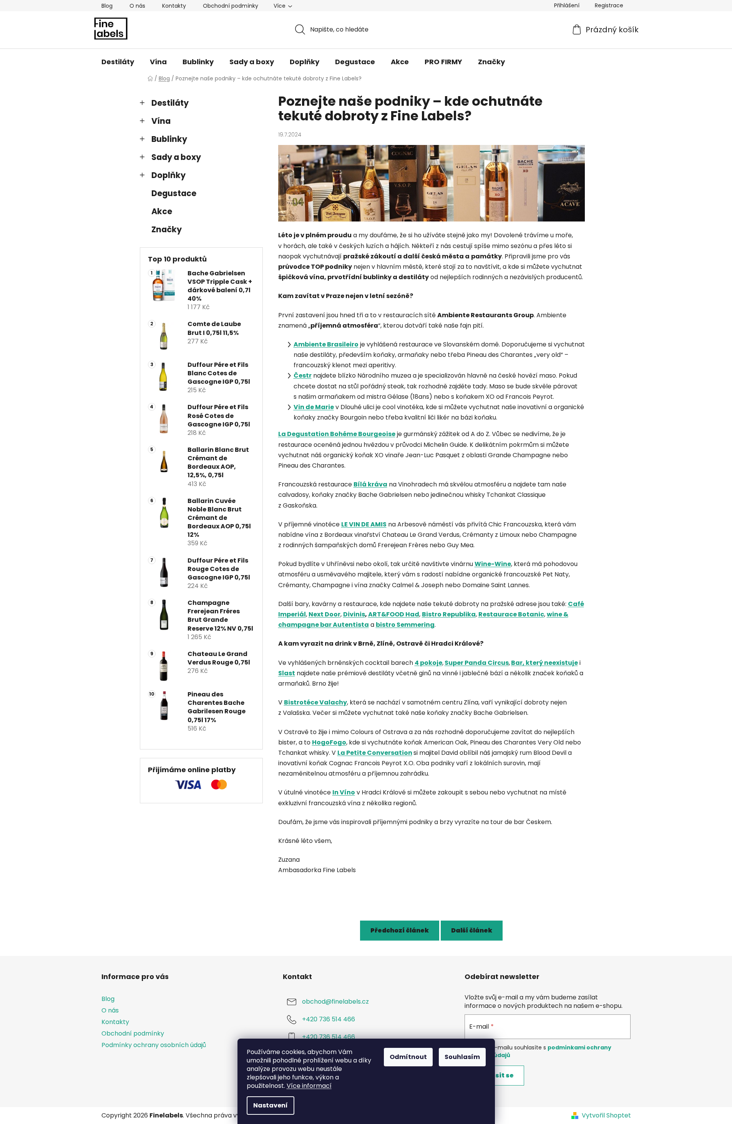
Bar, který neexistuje (544, 662)
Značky (166, 229)
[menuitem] (118, 62)
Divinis (354, 614)
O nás (137, 6)
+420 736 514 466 (328, 1019)
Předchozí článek (399, 930)
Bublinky (169, 139)
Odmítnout (408, 1056)
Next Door (324, 614)
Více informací (309, 1085)
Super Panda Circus (477, 662)
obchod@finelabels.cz (335, 1001)
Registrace (609, 5)
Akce (161, 211)
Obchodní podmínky (230, 6)
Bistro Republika (449, 614)
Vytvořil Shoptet (606, 1115)
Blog (107, 6)
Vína (161, 121)
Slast (286, 673)
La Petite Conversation (374, 752)
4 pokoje (428, 662)
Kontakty (174, 6)
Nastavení (270, 1105)
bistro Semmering (405, 624)
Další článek (471, 930)
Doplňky (168, 175)
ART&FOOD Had (393, 614)
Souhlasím (462, 1056)
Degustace (173, 193)
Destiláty (170, 102)
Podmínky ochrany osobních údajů (153, 1045)
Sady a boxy (176, 157)
